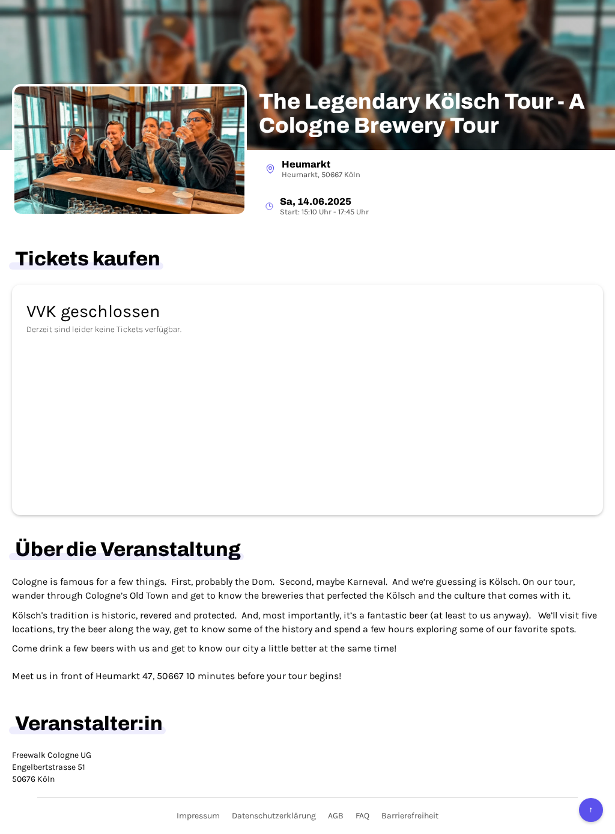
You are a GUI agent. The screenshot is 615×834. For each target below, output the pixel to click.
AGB (336, 816)
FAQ (362, 816)
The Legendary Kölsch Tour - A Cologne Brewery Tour (422, 113)
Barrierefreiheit (409, 816)
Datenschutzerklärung (274, 816)
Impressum (198, 816)
